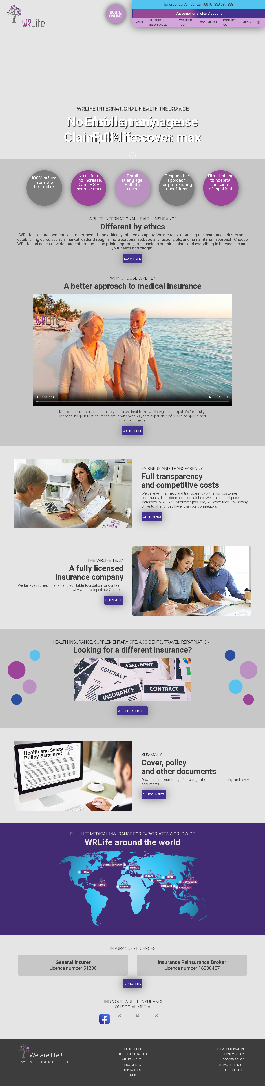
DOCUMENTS (132, 1065)
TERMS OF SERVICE (231, 1065)
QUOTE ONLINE (132, 1049)
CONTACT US (132, 1070)
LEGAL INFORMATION (230, 1049)
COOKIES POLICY (233, 1059)
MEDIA (133, 1075)
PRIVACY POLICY (233, 1054)
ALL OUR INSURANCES (132, 1054)
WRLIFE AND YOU (132, 1059)
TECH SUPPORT (233, 1070)
